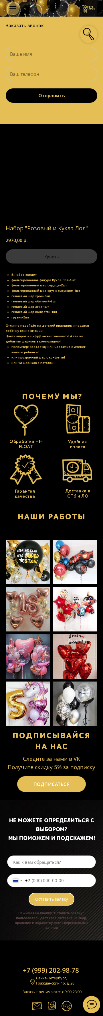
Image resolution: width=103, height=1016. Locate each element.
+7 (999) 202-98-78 (51, 970)
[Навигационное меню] (12, 8)
